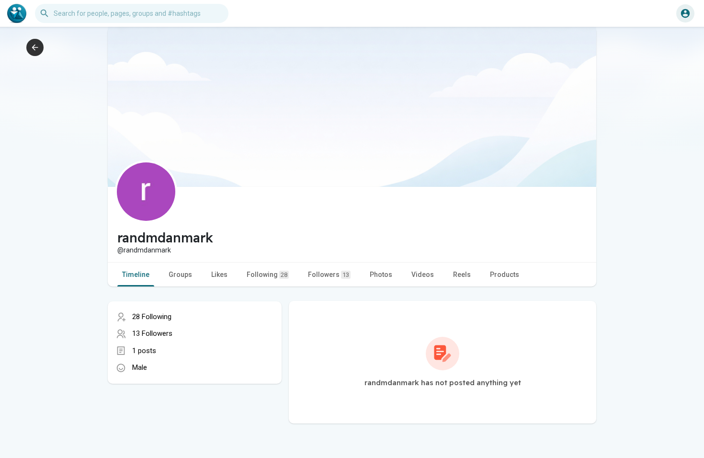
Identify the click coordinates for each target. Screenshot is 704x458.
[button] (685, 13)
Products (504, 274)
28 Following (151, 316)
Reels (462, 274)
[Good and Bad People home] (16, 13)
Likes (219, 274)
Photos (381, 274)
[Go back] (35, 47)
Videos (422, 274)
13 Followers (152, 333)
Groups (180, 274)
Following (267, 274)
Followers (328, 274)
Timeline (135, 274)
